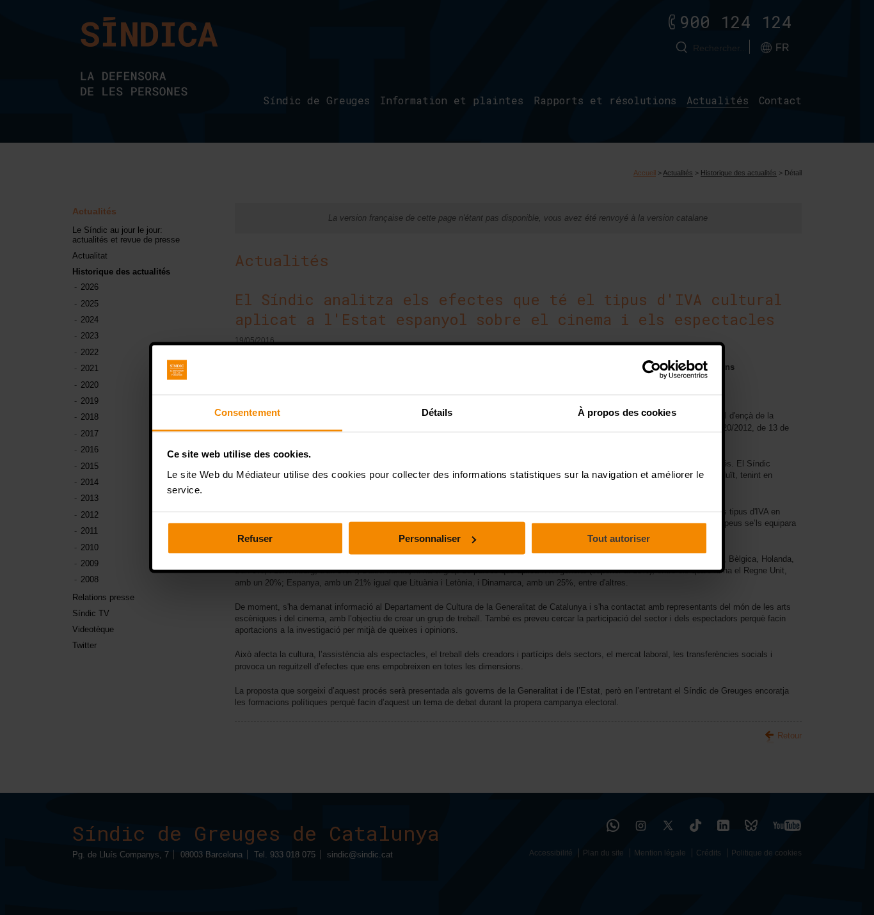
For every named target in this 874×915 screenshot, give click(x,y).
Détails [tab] (437, 411)
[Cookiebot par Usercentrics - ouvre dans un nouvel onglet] (652, 369)
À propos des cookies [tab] (627, 411)
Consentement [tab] (247, 411)
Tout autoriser (618, 538)
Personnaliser (430, 538)
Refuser (255, 538)
